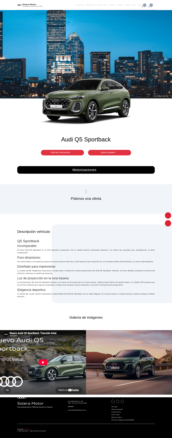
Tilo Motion (27, 429)
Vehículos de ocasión (90, 5)
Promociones (120, 5)
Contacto (140, 5)
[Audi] (129, 362)
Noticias (134, 5)
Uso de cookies (115, 414)
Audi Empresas (112, 5)
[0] (151, 5)
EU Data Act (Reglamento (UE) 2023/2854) (122, 420)
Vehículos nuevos (80, 5)
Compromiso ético (116, 412)
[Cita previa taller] (168, 215)
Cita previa (127, 5)
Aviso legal (114, 406)
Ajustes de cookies (116, 417)
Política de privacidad (117, 409)
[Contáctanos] (168, 223)
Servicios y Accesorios (102, 5)
